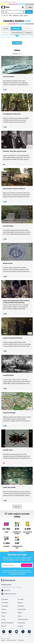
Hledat (29, 12)
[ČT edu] (5, 8)
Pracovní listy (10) (17, 33)
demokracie (16, 15)
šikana (21, 15)
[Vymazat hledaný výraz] (23, 11)
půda (10, 15)
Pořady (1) (28, 33)
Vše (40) (5, 28)
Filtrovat (18, 43)
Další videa (17, 506)
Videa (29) (16, 28)
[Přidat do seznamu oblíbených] (30, 58)
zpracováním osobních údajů (17, 574)
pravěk (26, 15)
